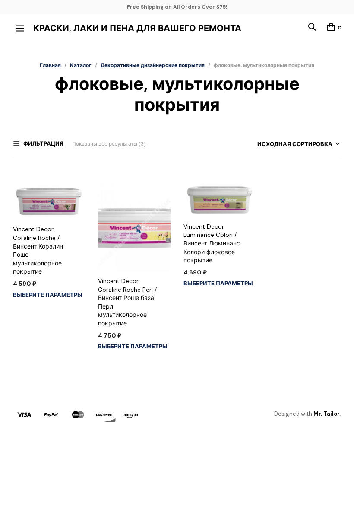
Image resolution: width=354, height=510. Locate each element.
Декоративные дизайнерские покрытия (153, 65)
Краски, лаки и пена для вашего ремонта (137, 28)
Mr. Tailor (326, 414)
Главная (50, 65)
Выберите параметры (47, 295)
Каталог (81, 65)
